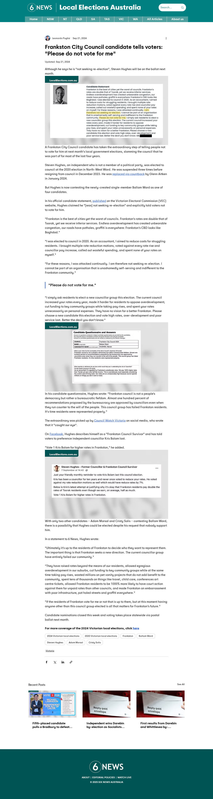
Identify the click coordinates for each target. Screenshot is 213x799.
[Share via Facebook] (46, 662)
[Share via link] (71, 662)
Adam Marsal (76, 642)
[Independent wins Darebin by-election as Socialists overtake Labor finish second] (107, 704)
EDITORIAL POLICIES (103, 777)
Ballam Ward (146, 635)
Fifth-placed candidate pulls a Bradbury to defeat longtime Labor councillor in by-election (52, 725)
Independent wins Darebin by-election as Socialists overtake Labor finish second (105, 725)
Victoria (50, 650)
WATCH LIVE (124, 777)
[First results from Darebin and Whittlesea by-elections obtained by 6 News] (160, 704)
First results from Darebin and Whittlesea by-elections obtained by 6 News (158, 725)
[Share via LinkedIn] (62, 662)
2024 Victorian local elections (63, 635)
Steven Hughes (55, 642)
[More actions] (166, 38)
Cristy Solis (95, 642)
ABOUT (86, 777)
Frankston (128, 635)
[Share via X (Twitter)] (54, 662)
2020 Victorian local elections (101, 635)
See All (181, 684)
